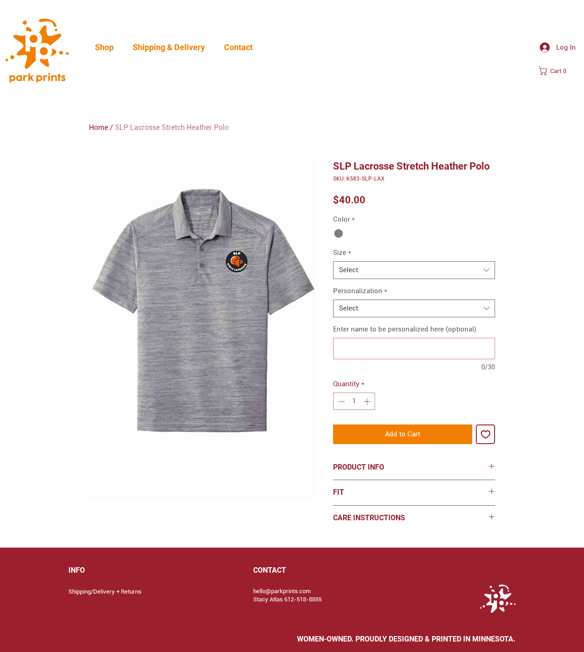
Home (98, 127)
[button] (104, 47)
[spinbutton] (354, 401)
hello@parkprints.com (282, 591)
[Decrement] (340, 401)
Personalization (360, 291)
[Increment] (368, 401)
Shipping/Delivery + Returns (104, 591)
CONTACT (269, 570)
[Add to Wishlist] (485, 434)
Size (342, 252)
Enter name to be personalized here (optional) (404, 329)
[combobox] (414, 270)
